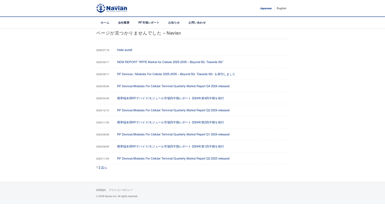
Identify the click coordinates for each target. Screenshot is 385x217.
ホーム (105, 22)
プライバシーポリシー (121, 189)
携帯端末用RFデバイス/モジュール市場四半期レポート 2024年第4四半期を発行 (170, 98)
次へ (104, 167)
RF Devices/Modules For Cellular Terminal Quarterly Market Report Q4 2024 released (173, 86)
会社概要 (124, 22)
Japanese (266, 8)
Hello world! (124, 50)
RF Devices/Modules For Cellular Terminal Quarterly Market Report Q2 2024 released (173, 110)
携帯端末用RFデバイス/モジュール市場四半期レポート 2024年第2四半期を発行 (170, 122)
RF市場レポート (148, 22)
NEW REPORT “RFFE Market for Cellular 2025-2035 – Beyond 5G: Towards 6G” (170, 62)
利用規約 (101, 189)
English (281, 8)
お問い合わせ (197, 22)
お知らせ (174, 22)
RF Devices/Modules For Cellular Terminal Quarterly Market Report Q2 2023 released (173, 158)
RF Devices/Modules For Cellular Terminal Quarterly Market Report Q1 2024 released (173, 134)
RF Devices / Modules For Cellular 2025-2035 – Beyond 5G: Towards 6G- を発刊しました (176, 74)
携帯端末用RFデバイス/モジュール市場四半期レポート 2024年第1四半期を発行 (170, 146)
